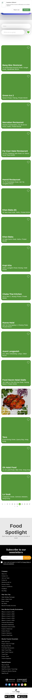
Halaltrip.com (13, 693)
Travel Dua (5, 654)
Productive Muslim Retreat (9, 671)
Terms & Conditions (8, 564)
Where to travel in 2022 (8, 614)
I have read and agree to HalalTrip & (17, 563)
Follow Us (4, 580)
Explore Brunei (6, 631)
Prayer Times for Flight (8, 643)
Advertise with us (6, 582)
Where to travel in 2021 (8, 612)
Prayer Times (5, 656)
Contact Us (5, 576)
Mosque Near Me (6, 645)
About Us (4, 573)
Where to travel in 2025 (8, 620)
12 (17, 504)
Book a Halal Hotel (7, 599)
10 (12, 504)
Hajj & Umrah (5, 664)
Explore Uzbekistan (7, 628)
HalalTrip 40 (5, 673)
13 (19, 504)
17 (29, 504)
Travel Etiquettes (6, 658)
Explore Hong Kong (7, 635)
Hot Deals (4, 603)
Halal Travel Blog (6, 650)
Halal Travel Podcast (7, 652)
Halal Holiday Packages (8, 597)
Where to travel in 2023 (8, 616)
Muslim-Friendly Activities (9, 605)
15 (24, 504)
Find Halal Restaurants (8, 648)
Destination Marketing (8, 624)
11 (14, 504)
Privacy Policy (26, 562)
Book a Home (5, 601)
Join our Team (5, 578)
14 (22, 504)
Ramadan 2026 (6, 667)
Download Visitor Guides (8, 626)
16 (27, 504)
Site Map (4, 590)
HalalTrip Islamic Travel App (9, 669)
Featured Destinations (8, 622)
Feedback (4, 588)
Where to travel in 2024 (8, 618)
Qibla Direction (6, 641)
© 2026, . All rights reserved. (16, 693)
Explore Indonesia (7, 633)
